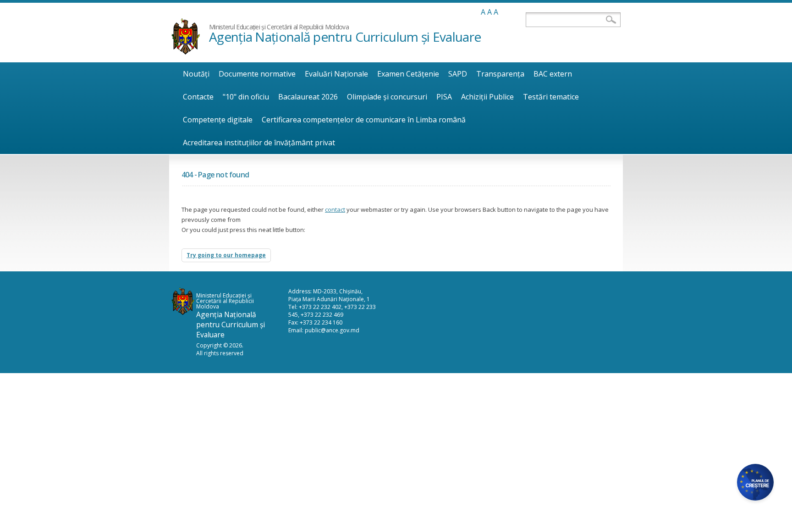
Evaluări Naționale (336, 74)
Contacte (198, 97)
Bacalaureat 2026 (308, 97)
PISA (444, 97)
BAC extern (553, 74)
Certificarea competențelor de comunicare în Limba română (364, 120)
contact (335, 209)
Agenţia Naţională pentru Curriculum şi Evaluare (345, 36)
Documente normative (257, 74)
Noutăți (196, 74)
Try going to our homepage (226, 255)
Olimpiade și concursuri (387, 97)
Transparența (500, 74)
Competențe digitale (218, 120)
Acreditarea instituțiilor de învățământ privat (259, 143)
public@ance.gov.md (332, 330)
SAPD (457, 74)
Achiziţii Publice (487, 97)
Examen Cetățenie (408, 74)
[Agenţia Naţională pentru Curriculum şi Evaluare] (185, 52)
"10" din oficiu (246, 97)
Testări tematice (551, 97)
